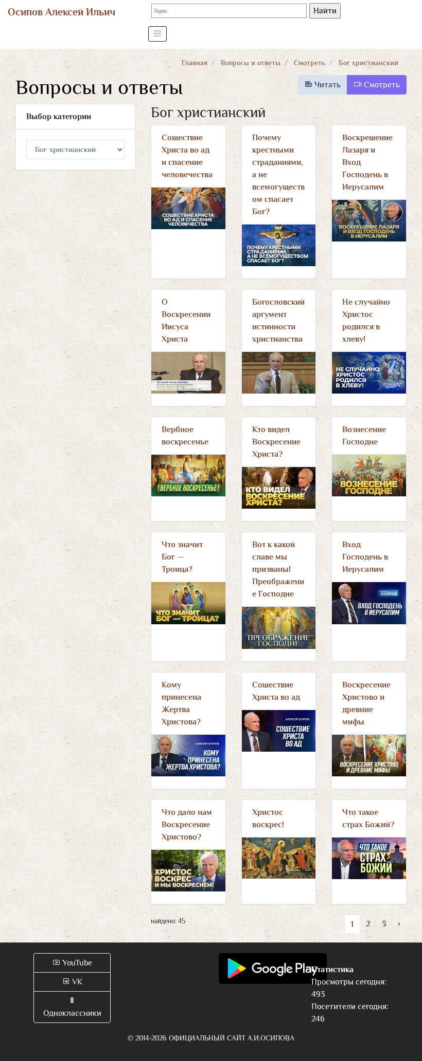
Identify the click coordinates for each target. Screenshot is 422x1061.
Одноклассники (72, 1013)
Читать (326, 84)
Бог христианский (368, 63)
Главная (194, 63)
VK (76, 981)
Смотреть (309, 63)
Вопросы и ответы (250, 63)
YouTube (76, 962)
